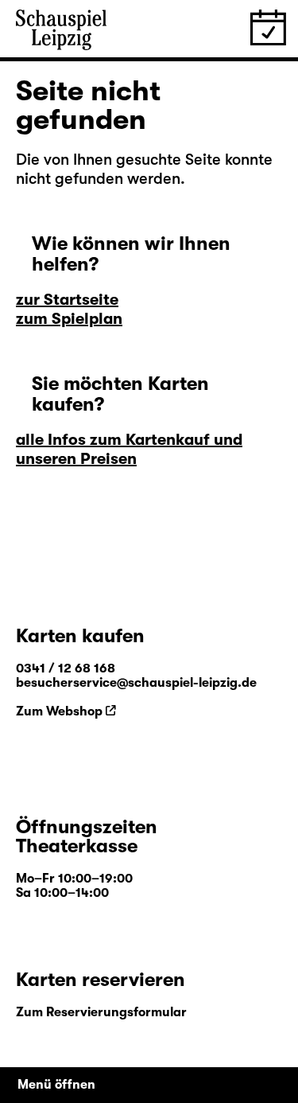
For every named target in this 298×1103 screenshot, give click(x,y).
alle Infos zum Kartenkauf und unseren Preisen (129, 449)
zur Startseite (67, 299)
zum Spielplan (69, 319)
